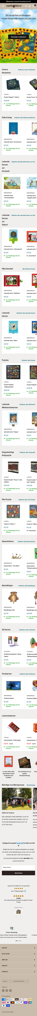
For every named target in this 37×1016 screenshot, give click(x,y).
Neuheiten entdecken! (18, 37)
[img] (18, 888)
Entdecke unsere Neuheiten (26, 69)
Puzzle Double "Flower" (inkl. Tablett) (13, 481)
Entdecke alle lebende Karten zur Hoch (23, 162)
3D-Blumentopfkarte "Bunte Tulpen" (12, 655)
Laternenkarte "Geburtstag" (12, 740)
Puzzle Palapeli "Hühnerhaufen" (9, 386)
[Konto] (30, 6)
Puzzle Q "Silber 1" (10, 524)
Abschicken (18, 873)
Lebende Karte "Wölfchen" (12, 293)
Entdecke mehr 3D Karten (27, 630)
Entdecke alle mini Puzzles (27, 499)
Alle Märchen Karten (28, 269)
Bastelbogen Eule (9, 610)
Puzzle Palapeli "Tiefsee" (11, 97)
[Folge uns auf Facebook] (3, 990)
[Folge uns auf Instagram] (7, 990)
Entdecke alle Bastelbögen (27, 585)
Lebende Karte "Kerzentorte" (13, 142)
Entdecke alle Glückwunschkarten (24, 117)
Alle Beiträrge (31, 785)
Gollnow (7, 651)
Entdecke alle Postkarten (27, 674)
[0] (33, 6)
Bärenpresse (8, 139)
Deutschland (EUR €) (18, 981)
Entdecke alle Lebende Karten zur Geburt (24, 215)
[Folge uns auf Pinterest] (10, 990)
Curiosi (6, 94)
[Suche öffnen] (26, 6)
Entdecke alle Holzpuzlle (27, 452)
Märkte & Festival (8, 813)
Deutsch (5, 981)
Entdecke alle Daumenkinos (26, 541)
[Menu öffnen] (3, 6)
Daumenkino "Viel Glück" (12, 566)
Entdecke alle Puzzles (28, 360)
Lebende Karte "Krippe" (11, 432)
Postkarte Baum (9, 698)
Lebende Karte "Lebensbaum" (13, 249)
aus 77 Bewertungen (17, 891)
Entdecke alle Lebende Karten (26, 313)
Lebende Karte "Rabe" (11, 340)
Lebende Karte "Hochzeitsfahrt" (9, 196)
